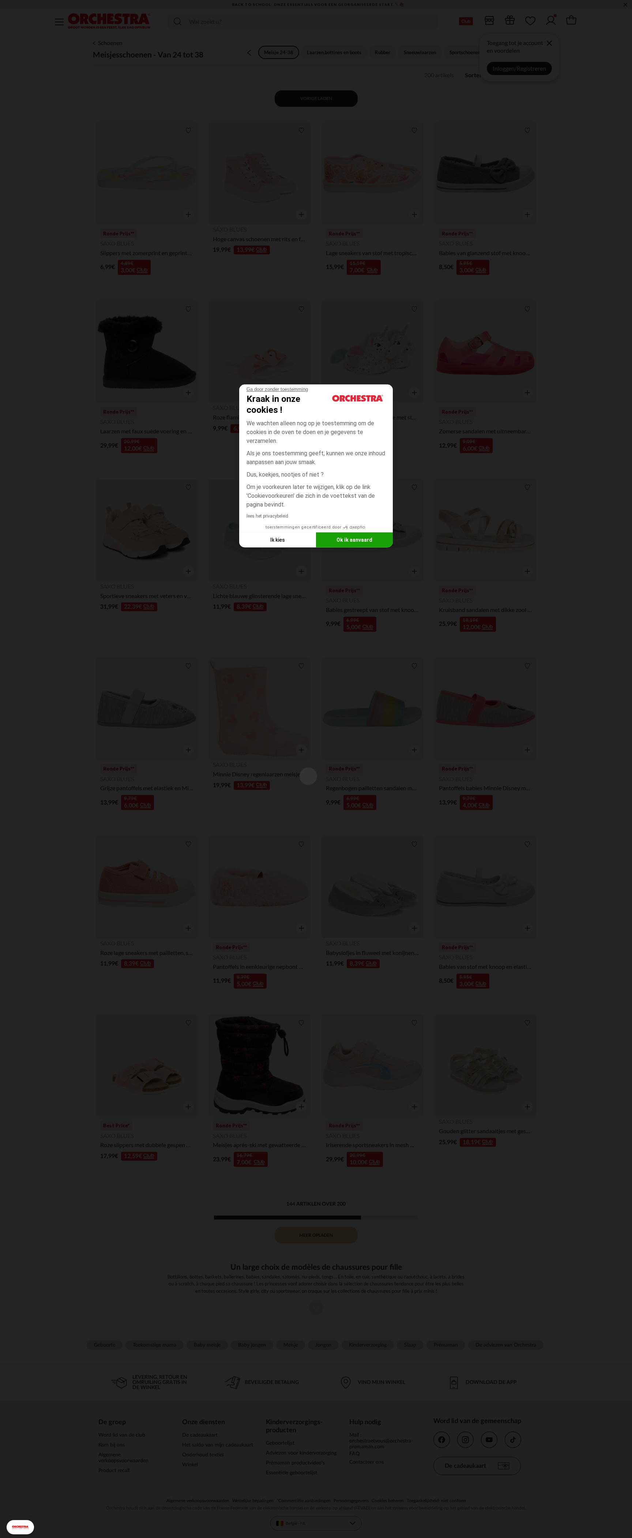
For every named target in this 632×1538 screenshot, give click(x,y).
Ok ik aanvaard (354, 539)
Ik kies (277, 539)
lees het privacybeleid (267, 516)
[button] (20, 1527)
